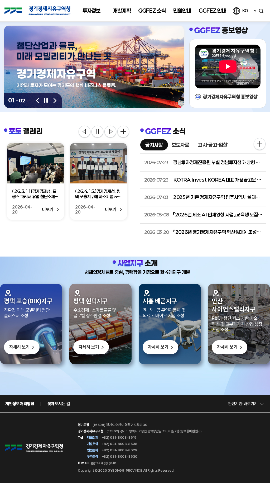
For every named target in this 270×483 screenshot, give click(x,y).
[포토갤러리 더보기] (123, 131)
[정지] (46, 100)
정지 (97, 132)
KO (245, 10)
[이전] (37, 100)
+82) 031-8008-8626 (119, 450)
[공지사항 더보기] (259, 144)
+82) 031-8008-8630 (119, 456)
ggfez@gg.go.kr (103, 463)
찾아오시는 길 (58, 403)
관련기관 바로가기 (243, 403)
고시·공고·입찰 (213, 145)
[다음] (55, 100)
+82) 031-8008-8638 (119, 444)
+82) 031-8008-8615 (118, 437)
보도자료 (180, 145)
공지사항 (154, 145)
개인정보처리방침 (19, 403)
